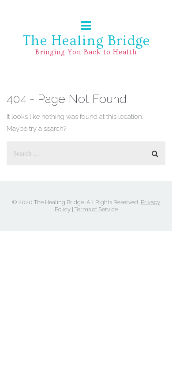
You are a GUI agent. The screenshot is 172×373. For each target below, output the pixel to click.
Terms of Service (96, 209)
